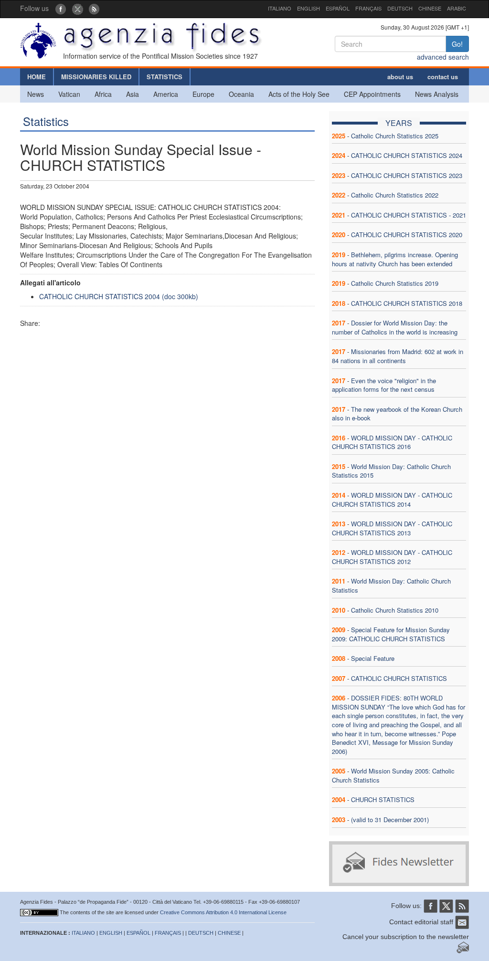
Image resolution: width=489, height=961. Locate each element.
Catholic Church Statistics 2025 (394, 135)
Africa (103, 94)
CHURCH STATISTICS (383, 799)
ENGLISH (308, 8)
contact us (442, 76)
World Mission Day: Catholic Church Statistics (391, 585)
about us (400, 76)
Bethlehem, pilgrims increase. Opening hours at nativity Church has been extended (395, 259)
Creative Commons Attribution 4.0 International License (223, 912)
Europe (203, 94)
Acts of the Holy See (299, 94)
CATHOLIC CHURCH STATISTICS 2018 (406, 303)
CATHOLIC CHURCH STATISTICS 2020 (406, 234)
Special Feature (372, 658)
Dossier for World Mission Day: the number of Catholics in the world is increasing (394, 327)
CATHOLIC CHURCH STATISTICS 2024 (406, 155)
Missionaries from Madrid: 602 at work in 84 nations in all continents (397, 356)
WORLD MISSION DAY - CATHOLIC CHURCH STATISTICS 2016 (392, 442)
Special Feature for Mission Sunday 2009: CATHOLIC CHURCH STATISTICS (391, 634)
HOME (36, 76)
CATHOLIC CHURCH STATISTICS (399, 678)
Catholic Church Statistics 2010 (394, 610)
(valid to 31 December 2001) (390, 819)
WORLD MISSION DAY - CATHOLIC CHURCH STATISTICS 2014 (392, 500)
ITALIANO (279, 8)
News (35, 94)
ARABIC (456, 8)
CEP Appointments (372, 94)
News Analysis (436, 94)
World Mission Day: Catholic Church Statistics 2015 (391, 471)
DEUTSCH (400, 8)
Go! (457, 44)
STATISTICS (164, 76)
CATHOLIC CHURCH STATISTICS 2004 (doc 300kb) (118, 296)
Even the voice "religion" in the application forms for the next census (384, 385)
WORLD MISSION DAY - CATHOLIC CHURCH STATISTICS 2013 (392, 528)
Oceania (241, 94)
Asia (132, 94)
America (165, 94)
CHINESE (429, 8)
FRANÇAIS (368, 8)
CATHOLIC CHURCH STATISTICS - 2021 (408, 214)
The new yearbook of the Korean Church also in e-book (397, 414)
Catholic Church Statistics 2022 (394, 194)
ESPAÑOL (338, 8)
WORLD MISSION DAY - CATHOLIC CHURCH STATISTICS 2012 (392, 557)
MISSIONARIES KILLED (96, 76)
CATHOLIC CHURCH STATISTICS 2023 (406, 175)
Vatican (69, 94)
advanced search (443, 57)
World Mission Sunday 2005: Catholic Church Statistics (393, 775)
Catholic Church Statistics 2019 (394, 283)
